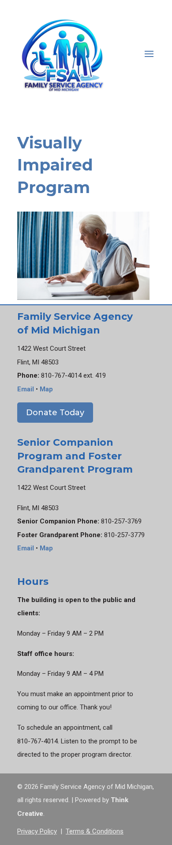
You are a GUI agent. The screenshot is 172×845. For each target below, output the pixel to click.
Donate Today (55, 412)
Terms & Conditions (94, 831)
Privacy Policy (37, 831)
